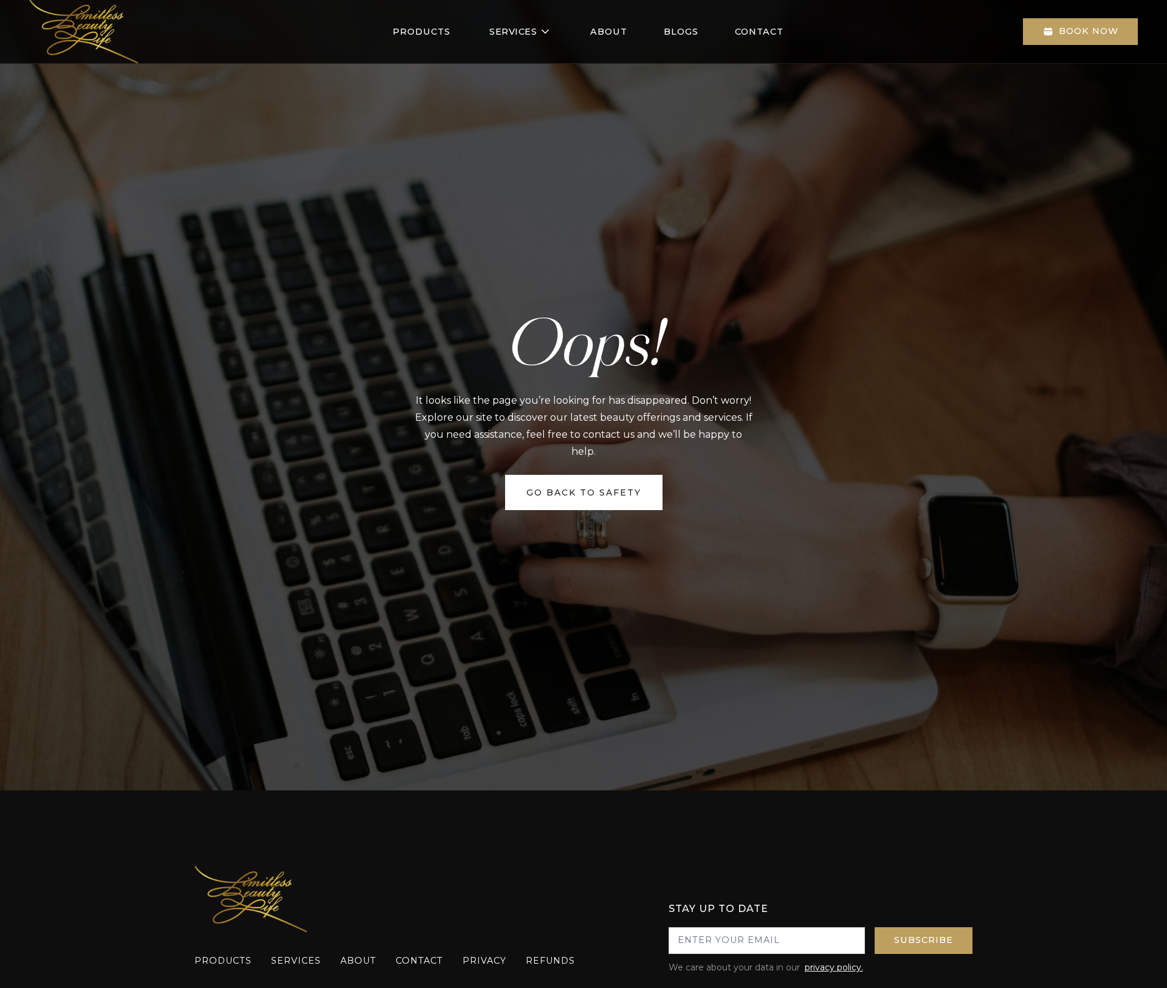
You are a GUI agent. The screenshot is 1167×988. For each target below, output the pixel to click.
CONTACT (759, 31)
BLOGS (681, 31)
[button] (520, 31)
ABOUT (608, 31)
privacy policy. (834, 967)
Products (421, 31)
